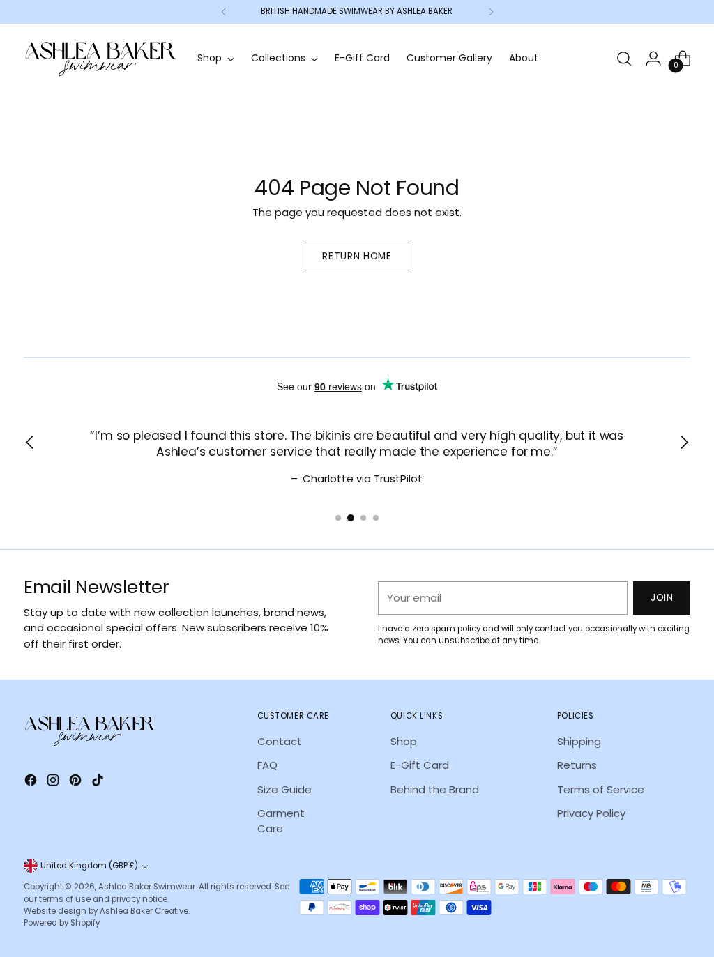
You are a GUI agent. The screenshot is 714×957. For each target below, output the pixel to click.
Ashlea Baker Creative (144, 911)
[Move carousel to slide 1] (338, 518)
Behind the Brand (434, 789)
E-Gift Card (419, 765)
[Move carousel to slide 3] (363, 518)
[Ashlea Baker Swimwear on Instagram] (54, 782)
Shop (403, 741)
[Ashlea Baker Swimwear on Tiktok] (99, 782)
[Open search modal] (624, 58)
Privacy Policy (591, 813)
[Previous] (223, 12)
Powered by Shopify (62, 922)
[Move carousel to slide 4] (376, 518)
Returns (577, 765)
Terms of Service (600, 789)
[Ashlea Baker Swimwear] (100, 58)
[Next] (491, 12)
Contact (279, 741)
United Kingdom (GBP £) (89, 865)
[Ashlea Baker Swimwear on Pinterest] (76, 782)
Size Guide (284, 789)
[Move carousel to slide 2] (350, 517)
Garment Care (281, 821)
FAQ (267, 765)
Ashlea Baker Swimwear (146, 886)
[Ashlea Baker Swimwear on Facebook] (32, 782)
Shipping (579, 741)
